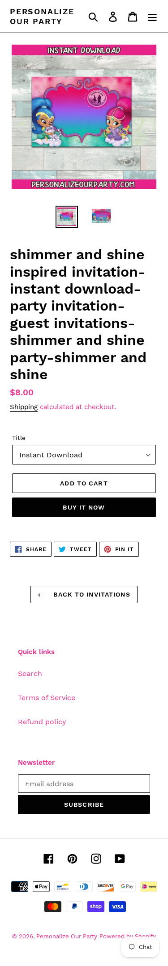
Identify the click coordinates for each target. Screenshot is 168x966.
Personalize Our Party (42, 16)
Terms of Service (46, 697)
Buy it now (84, 507)
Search (30, 673)
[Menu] (152, 16)
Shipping (24, 407)
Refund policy (42, 721)
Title (19, 437)
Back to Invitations (90, 594)
